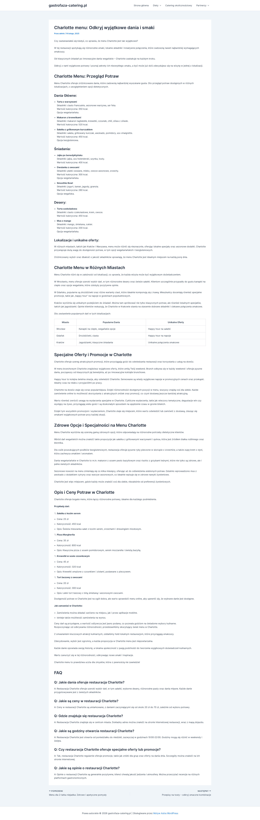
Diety (155, 5)
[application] (159, 5)
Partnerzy (201, 5)
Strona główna (141, 5)
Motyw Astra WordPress (165, 813)
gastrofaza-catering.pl (68, 5)
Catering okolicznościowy (178, 5)
